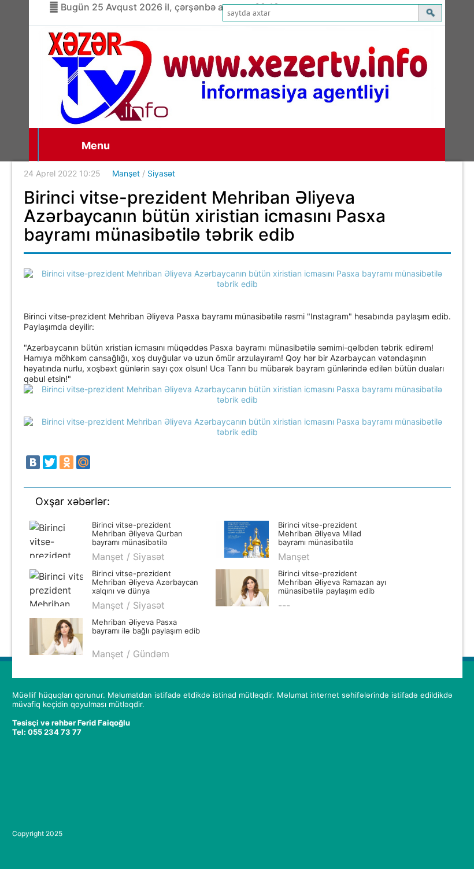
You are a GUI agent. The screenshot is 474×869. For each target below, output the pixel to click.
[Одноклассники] (66, 462)
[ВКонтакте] (33, 462)
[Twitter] (50, 462)
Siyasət (161, 173)
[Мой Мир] (83, 462)
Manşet (126, 173)
